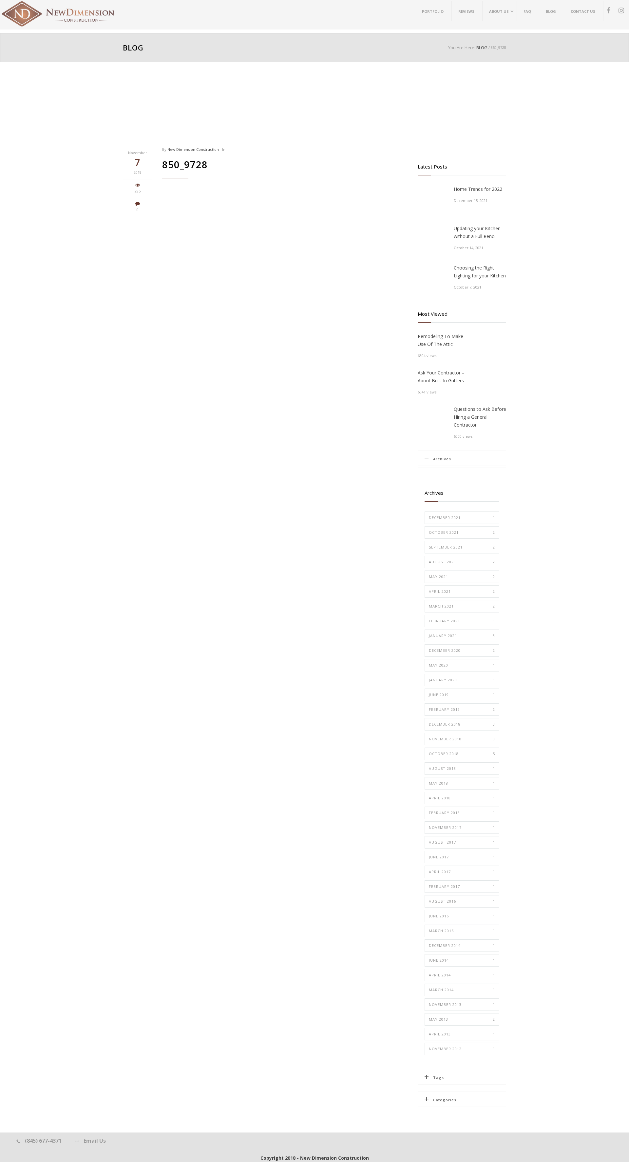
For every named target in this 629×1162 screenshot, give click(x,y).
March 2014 (462, 989)
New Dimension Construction (193, 149)
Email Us (95, 1140)
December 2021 (462, 517)
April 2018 (462, 797)
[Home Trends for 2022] (432, 200)
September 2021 (462, 547)
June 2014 (462, 960)
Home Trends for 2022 (478, 189)
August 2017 (462, 842)
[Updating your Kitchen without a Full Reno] (432, 239)
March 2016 (462, 930)
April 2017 (462, 871)
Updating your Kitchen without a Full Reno (477, 232)
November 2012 (462, 1048)
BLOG (133, 47)
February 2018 (462, 812)
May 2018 (462, 783)
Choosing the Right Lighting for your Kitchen (480, 272)
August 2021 (462, 561)
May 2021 (462, 576)
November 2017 (462, 827)
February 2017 (462, 886)
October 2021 (462, 532)
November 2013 (462, 1004)
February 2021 (462, 620)
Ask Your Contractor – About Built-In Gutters (441, 377)
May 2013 (462, 1019)
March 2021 (462, 606)
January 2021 (462, 635)
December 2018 (462, 724)
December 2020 (462, 650)
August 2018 (462, 768)
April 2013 (462, 1034)
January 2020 (462, 679)
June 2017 (462, 856)
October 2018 (462, 753)
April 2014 (462, 974)
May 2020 (462, 665)
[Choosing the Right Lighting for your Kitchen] (432, 278)
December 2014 (462, 945)
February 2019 (462, 709)
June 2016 (462, 915)
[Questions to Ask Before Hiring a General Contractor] (432, 420)
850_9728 (185, 164)
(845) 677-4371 (43, 1140)
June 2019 (462, 694)
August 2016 (462, 901)
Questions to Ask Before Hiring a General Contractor (480, 417)
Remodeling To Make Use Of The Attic (440, 340)
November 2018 (462, 738)
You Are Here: (461, 47)
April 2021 (462, 591)
